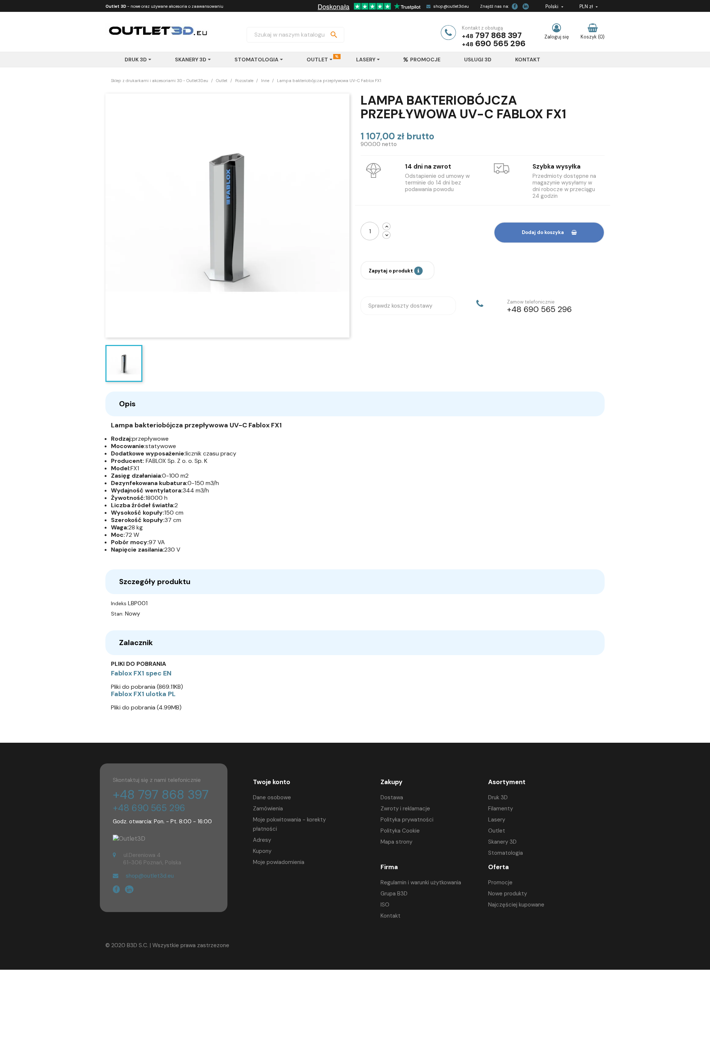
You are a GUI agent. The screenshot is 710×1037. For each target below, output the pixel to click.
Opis (127, 404)
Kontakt (390, 915)
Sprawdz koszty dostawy (400, 305)
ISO (385, 904)
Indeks (118, 603)
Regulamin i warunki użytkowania (421, 882)
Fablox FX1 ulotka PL (143, 693)
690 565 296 (500, 43)
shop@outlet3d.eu (451, 6)
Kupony (262, 851)
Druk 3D (498, 797)
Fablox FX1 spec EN (141, 673)
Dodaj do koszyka (543, 232)
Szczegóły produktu (154, 581)
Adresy (262, 840)
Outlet (496, 830)
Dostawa (392, 797)
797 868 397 (498, 35)
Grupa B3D (394, 893)
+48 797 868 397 (161, 794)
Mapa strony (396, 841)
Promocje (500, 882)
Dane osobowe (272, 797)
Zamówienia (268, 808)
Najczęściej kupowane (516, 904)
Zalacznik (136, 642)
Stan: (117, 613)
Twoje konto (271, 782)
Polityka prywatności (407, 819)
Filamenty (500, 808)
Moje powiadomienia (278, 862)
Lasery (496, 819)
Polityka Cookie (400, 830)
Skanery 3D (502, 841)
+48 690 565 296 (149, 808)
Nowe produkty (507, 893)
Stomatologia (505, 853)
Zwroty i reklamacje (405, 808)
